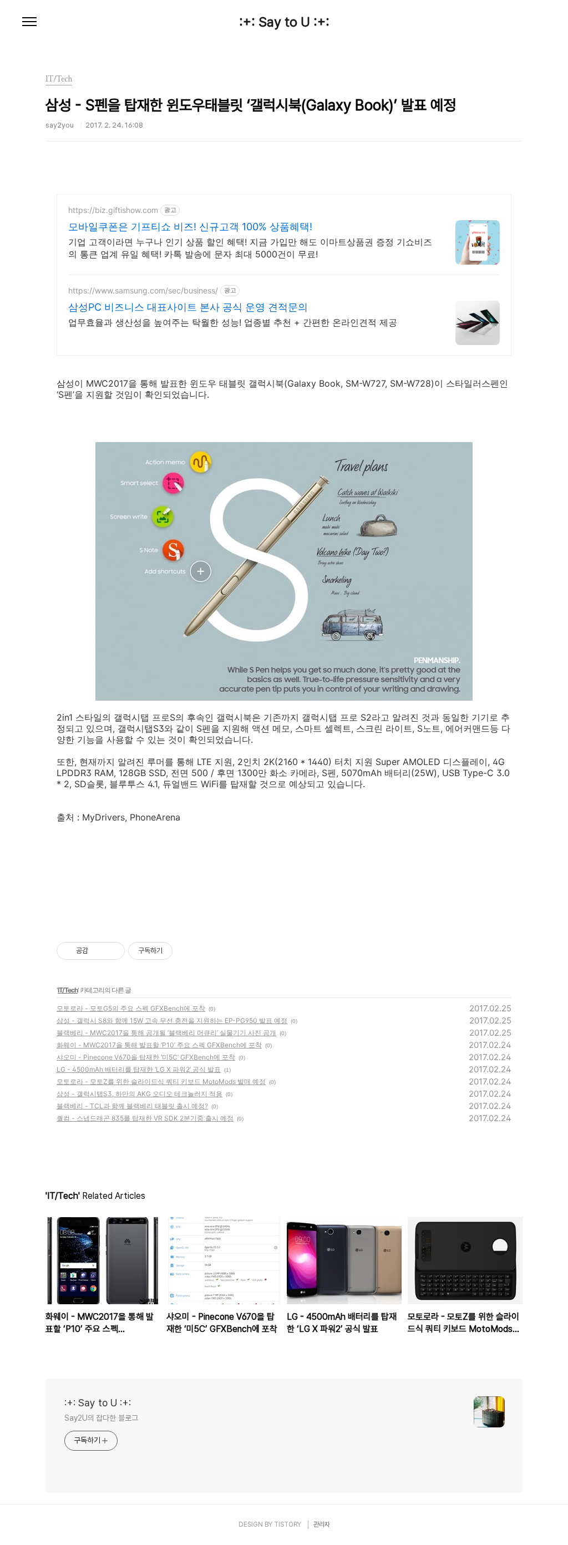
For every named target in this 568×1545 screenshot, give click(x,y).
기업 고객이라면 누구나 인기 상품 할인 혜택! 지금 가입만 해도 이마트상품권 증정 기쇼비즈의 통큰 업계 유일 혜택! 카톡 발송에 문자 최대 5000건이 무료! (250, 248)
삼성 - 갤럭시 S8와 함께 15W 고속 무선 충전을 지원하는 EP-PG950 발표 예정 (172, 1020)
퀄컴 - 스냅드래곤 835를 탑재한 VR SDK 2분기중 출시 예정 (145, 1118)
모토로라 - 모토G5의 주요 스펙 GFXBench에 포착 (131, 1008)
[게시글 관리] (112, 951)
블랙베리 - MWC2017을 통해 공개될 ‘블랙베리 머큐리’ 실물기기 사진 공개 (166, 1033)
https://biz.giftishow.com (113, 210)
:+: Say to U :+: (284, 22)
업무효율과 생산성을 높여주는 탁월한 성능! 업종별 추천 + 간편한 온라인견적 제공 (232, 322)
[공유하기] (98, 951)
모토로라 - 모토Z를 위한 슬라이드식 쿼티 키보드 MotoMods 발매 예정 (161, 1081)
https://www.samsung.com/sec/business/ (143, 290)
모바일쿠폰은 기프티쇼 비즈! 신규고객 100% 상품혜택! (190, 226)
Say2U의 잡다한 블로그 (101, 1418)
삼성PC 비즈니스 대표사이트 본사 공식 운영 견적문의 (188, 307)
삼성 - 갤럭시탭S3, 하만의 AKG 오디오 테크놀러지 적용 (139, 1094)
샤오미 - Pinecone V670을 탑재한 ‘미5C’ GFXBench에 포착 (146, 1057)
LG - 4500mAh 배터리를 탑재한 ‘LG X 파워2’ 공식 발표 (139, 1069)
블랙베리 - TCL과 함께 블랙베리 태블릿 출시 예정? (132, 1106)
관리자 (321, 1524)
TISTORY (287, 1524)
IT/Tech (68, 990)
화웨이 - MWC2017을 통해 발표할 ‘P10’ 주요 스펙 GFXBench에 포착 (159, 1045)
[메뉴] (29, 22)
